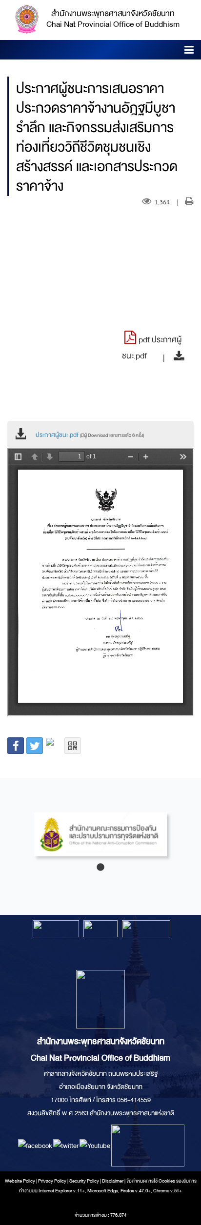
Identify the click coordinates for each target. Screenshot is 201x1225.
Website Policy (20, 1181)
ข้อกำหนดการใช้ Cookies (150, 1181)
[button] (189, 51)
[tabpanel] (100, 839)
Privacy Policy (52, 1181)
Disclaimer (113, 1181)
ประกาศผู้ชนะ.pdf (90, 435)
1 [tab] (100, 867)
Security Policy (84, 1181)
